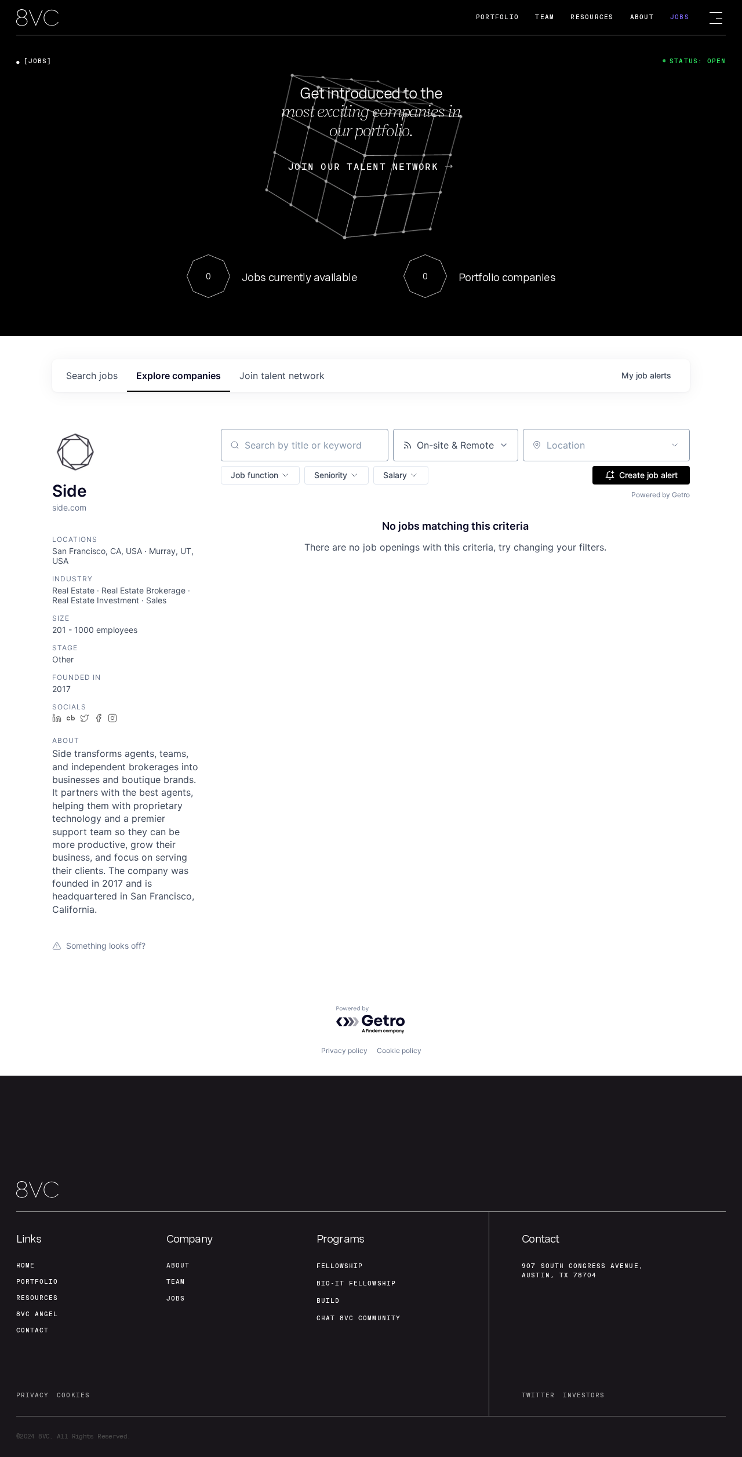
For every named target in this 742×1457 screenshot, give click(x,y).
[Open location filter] (675, 445)
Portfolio (497, 17)
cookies (73, 1395)
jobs (92, 375)
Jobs (679, 17)
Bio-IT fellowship (356, 1283)
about (178, 1265)
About (642, 17)
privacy (32, 1395)
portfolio (37, 1281)
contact (32, 1330)
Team (544, 17)
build (328, 1301)
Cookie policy (399, 1050)
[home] (37, 18)
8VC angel (37, 1314)
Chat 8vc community (359, 1318)
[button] (260, 475)
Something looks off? (106, 945)
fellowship (340, 1266)
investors (584, 1395)
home (25, 1265)
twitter (538, 1395)
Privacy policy (344, 1050)
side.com (69, 507)
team (175, 1281)
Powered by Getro (660, 494)
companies (178, 375)
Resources (591, 17)
